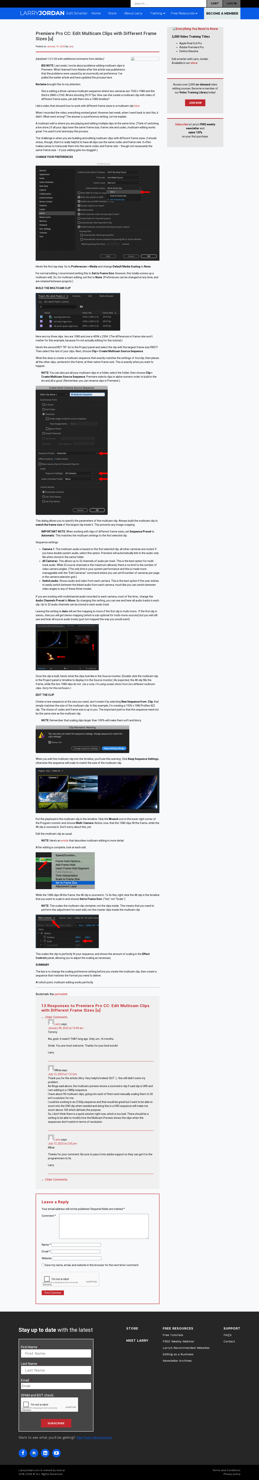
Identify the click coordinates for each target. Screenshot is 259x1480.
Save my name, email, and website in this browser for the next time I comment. (92, 1265)
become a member (222, 13)
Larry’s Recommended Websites (186, 1348)
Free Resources (178, 1328)
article (64, 840)
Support (232, 1328)
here (137, 105)
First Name (30, 1347)
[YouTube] (56, 1453)
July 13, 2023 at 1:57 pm (62, 1074)
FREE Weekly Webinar (178, 1341)
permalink (61, 994)
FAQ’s (228, 1335)
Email (46, 1251)
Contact (229, 1341)
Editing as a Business (178, 1354)
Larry (71, 46)
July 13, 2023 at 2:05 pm (62, 1143)
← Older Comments (54, 1017)
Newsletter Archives (177, 1360)
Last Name (30, 1364)
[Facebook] (23, 1453)
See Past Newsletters (94, 1437)
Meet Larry (137, 1340)
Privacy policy (232, 1473)
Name (46, 1244)
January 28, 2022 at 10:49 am (65, 1028)
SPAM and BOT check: (37, 1395)
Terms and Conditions (226, 1470)
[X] (34, 1453)
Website (46, 1258)
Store (132, 1328)
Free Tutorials (173, 1335)
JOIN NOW (195, 102)
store (194, 62)
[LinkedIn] (45, 1453)
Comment (49, 1215)
